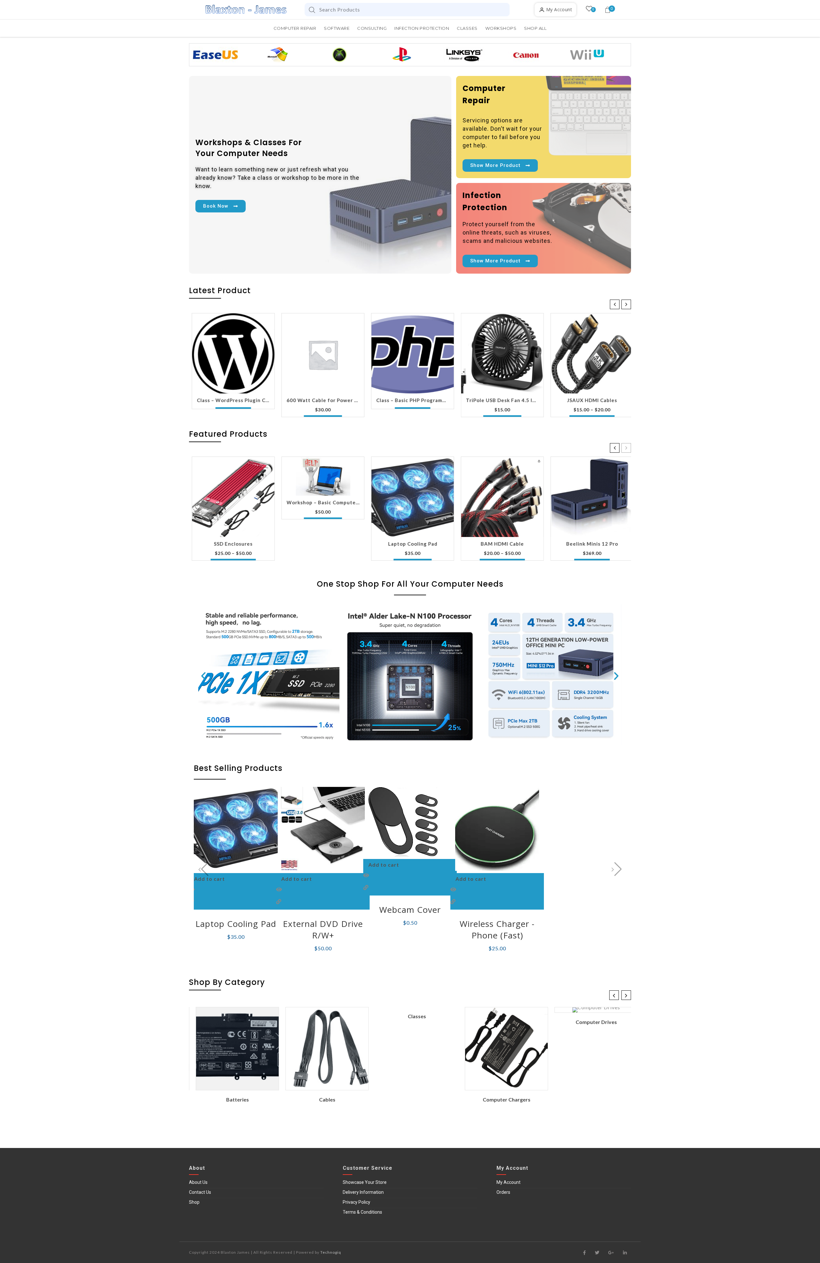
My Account (508, 1182)
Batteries (230, 1099)
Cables (320, 1099)
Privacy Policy (356, 1202)
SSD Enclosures (230, 544)
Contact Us (200, 1192)
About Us (198, 1182)
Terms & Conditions (362, 1212)
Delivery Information (363, 1192)
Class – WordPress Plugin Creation (230, 400)
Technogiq (330, 1252)
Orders (503, 1192)
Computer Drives (589, 1022)
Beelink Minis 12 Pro (589, 544)
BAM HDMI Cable (499, 544)
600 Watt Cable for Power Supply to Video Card (320, 400)
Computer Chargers (500, 1099)
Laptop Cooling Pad (410, 544)
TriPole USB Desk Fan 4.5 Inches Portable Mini (499, 400)
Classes (410, 1016)
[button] (626, 304)
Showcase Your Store (365, 1182)
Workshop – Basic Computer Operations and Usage (320, 502)
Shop (194, 1202)
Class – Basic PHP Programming (409, 400)
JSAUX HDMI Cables (589, 400)
